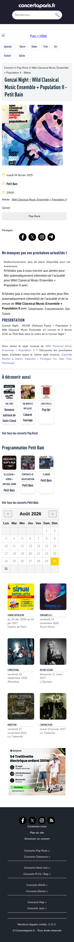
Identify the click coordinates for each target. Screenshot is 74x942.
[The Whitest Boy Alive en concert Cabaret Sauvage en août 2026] (28, 392)
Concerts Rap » (37, 902)
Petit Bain (12, 184)
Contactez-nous (37, 826)
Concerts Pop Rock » (37, 850)
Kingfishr (12, 724)
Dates (34, 46)
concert (9, 67)
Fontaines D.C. (46, 615)
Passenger (8, 362)
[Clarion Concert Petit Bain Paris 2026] (46, 463)
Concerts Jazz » (37, 908)
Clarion (46, 474)
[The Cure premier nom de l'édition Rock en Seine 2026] (9, 392)
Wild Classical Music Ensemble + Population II (39, 199)
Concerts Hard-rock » (37, 867)
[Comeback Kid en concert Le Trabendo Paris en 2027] (53, 706)
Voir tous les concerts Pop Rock (20, 433)
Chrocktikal (13, 669)
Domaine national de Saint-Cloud (9, 415)
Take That (65, 358)
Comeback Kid (46, 724)
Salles (22, 55)
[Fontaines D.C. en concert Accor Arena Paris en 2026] (53, 596)
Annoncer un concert (37, 838)
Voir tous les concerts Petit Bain (20, 502)
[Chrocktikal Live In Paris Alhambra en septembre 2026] (21, 651)
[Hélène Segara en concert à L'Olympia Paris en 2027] (53, 651)
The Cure (9, 403)
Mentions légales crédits (32, 924)
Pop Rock (23, 67)
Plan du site (37, 832)
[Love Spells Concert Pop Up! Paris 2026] (46, 392)
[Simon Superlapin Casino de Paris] (21, 596)
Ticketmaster (35, 308)
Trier (45, 46)
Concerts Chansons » (37, 856)
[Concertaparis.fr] (37, 7)
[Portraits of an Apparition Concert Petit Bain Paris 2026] (28, 463)
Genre (22, 46)
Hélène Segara (46, 669)
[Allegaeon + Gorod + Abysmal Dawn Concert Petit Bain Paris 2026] (9, 463)
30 (54, 561)
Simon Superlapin (16, 615)
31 (6, 568)
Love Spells (46, 403)
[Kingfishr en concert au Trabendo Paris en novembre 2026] (21, 706)
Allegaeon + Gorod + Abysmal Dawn (9, 479)
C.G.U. (52, 924)
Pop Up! (46, 409)
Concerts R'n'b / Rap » (37, 873)
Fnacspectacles (54, 308)
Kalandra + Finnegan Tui (41, 358)
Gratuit (7, 55)
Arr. (56, 46)
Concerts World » (37, 884)
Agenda (8, 46)
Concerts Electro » (37, 891)
